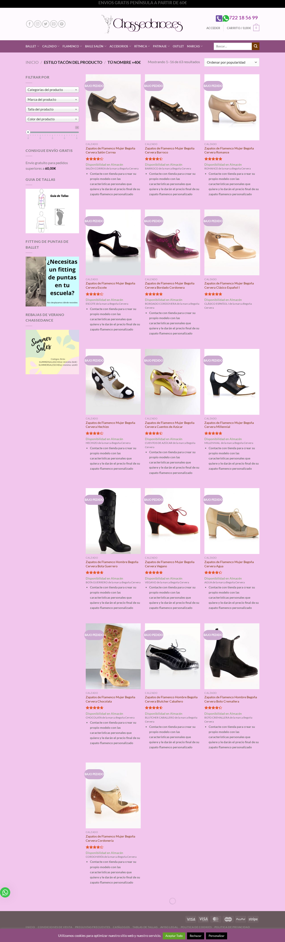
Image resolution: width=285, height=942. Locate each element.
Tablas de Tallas (144, 927)
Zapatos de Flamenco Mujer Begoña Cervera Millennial (229, 425)
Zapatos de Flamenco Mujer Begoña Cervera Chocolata (110, 699)
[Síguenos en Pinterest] (61, 24)
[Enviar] (255, 46)
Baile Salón (94, 46)
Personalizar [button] (216, 936)
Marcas (193, 46)
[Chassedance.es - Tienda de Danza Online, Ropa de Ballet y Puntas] (143, 23)
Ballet (31, 46)
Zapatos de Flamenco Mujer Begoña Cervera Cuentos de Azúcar (169, 425)
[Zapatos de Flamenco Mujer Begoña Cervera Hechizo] (113, 382)
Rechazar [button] (196, 936)
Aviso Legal (169, 927)
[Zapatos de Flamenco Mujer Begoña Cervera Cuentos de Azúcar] (172, 382)
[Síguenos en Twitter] (45, 24)
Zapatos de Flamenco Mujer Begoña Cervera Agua (229, 564)
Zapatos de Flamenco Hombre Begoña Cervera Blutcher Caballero (171, 699)
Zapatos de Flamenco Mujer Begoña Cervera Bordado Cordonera (169, 285)
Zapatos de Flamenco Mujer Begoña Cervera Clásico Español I (229, 285)
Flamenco (71, 46)
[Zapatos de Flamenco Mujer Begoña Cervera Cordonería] (113, 795)
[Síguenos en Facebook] (29, 24)
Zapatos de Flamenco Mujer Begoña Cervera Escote (110, 285)
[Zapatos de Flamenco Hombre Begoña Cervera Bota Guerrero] (113, 521)
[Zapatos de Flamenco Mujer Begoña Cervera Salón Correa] (113, 107)
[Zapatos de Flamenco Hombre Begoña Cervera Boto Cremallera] (231, 656)
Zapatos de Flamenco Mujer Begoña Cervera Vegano (169, 564)
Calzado (49, 46)
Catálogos (121, 927)
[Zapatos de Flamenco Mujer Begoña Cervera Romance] (231, 107)
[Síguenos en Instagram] (37, 24)
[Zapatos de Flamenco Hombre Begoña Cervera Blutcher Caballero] (172, 656)
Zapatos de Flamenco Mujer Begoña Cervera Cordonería (110, 838)
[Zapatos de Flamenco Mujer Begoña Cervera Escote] (113, 242)
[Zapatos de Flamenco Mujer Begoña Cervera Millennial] (231, 382)
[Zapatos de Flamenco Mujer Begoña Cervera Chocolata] (113, 656)
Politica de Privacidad (232, 927)
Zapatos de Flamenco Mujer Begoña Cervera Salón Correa (110, 150)
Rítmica (140, 46)
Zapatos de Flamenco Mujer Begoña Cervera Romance (229, 150)
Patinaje (160, 46)
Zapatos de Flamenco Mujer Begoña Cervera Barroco (169, 150)
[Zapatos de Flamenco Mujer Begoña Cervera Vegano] (172, 521)
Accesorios (119, 46)
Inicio (32, 62)
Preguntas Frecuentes (92, 927)
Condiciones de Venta (55, 927)
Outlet (178, 46)
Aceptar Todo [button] (174, 936)
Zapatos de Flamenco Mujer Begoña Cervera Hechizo (110, 425)
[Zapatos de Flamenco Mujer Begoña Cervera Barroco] (172, 107)
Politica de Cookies (196, 927)
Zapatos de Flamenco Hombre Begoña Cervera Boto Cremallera (230, 699)
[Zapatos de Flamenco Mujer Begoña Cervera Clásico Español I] (231, 242)
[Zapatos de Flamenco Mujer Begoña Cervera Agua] (231, 521)
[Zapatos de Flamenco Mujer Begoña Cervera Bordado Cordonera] (172, 242)
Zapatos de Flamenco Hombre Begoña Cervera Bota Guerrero (112, 564)
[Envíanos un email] (53, 24)
